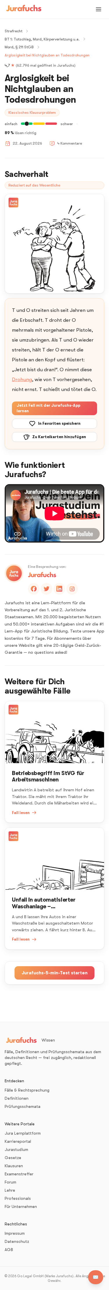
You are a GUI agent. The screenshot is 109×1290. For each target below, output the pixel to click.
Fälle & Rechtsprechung (27, 1090)
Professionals (18, 1198)
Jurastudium (16, 1149)
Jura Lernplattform (23, 1133)
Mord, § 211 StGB (19, 47)
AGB (9, 1249)
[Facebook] (34, 589)
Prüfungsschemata (22, 1106)
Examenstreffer (19, 1174)
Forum (10, 1182)
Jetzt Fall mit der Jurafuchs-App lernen (48, 408)
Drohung (22, 379)
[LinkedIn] (59, 589)
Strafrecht (13, 31)
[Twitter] (46, 589)
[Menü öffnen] (98, 9)
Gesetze (13, 1157)
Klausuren (14, 1165)
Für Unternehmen (21, 1206)
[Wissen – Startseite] (24, 9)
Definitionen (16, 1098)
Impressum (15, 1233)
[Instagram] (72, 589)
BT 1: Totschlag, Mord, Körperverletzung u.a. (42, 39)
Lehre (10, 1190)
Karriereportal (18, 1141)
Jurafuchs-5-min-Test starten (54, 973)
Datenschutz (17, 1241)
